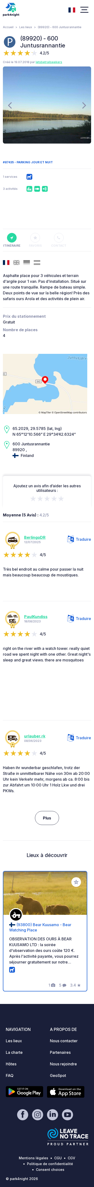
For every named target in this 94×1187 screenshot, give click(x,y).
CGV (71, 1158)
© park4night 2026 (22, 1179)
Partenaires (60, 1052)
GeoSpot (58, 1075)
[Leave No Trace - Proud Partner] (67, 1136)
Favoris (35, 245)
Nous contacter (64, 1040)
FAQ (9, 1075)
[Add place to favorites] (76, 882)
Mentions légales (33, 1158)
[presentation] (10, 105)
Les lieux (25, 27)
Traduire (83, 539)
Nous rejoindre (63, 1064)
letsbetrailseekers (49, 62)
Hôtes (11, 1064)
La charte (14, 1052)
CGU (58, 1158)
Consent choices (50, 1169)
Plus (47, 818)
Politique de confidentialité (50, 1164)
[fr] (72, 9)
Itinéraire (11, 245)
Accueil (8, 27)
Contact (58, 245)
